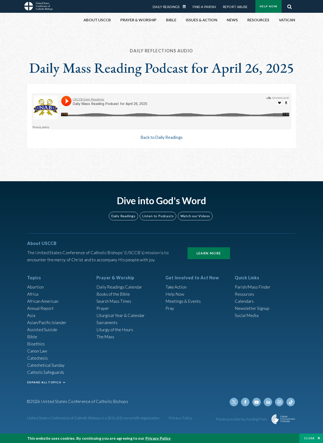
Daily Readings (166, 7)
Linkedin (268, 402)
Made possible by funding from (242, 419)
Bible (32, 336)
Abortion (35, 286)
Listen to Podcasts (158, 216)
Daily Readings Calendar (185, 6)
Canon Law (37, 350)
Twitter (234, 402)
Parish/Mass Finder (253, 286)
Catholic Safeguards (45, 372)
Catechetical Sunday (46, 365)
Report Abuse (235, 7)
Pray (170, 308)
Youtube (256, 402)
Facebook (245, 402)
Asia (31, 315)
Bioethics (36, 343)
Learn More (208, 253)
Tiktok (290, 402)
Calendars (244, 301)
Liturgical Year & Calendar (120, 315)
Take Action (176, 286)
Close (309, 438)
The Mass (105, 336)
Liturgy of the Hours (114, 329)
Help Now (268, 6)
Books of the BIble (113, 294)
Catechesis (37, 358)
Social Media (246, 315)
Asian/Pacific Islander (46, 322)
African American (42, 301)
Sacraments (107, 322)
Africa (32, 294)
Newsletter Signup (252, 308)
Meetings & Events (183, 301)
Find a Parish (204, 7)
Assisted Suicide (42, 329)
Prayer (102, 308)
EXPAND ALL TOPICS (44, 382)
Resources (244, 294)
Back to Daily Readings (161, 137)
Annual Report (40, 308)
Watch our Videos (195, 216)
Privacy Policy (180, 418)
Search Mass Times (113, 301)
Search (289, 5)
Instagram (279, 402)
